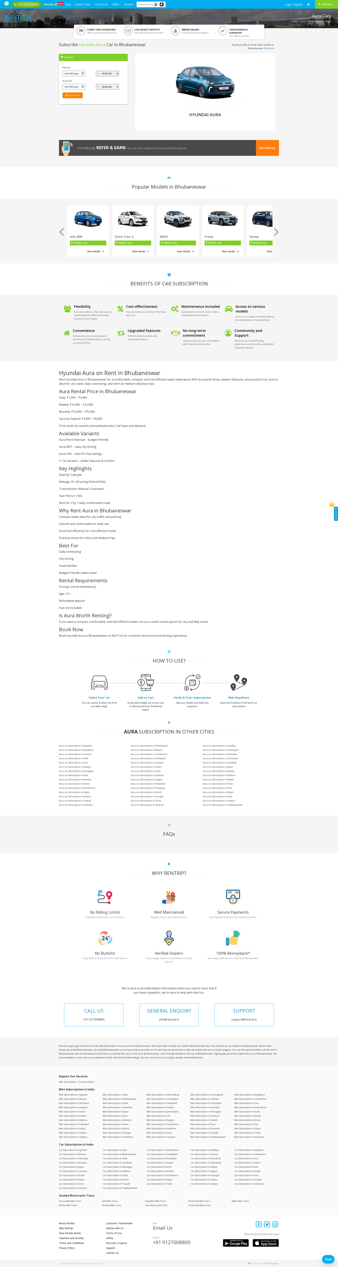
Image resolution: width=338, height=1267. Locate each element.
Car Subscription (86, 1081)
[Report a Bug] (249, 1263)
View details (94, 251)
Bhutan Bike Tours (68, 1205)
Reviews (128, 4)
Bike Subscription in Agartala (73, 1094)
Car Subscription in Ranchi (116, 1179)
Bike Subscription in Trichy (247, 1132)
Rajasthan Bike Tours (155, 1201)
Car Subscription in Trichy (159, 1183)
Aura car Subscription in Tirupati (75, 800)
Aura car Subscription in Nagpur (147, 779)
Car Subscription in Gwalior (160, 1162)
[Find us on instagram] (275, 1224)
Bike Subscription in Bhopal (72, 1098)
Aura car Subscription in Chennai (75, 754)
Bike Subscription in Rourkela (204, 1128)
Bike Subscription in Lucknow (204, 1115)
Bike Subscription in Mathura (73, 1120)
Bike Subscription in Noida (247, 1120)
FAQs (336, 513)
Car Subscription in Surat (71, 1183)
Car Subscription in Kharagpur (118, 1166)
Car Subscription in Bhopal (72, 1154)
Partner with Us (115, 1228)
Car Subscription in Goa (246, 1158)
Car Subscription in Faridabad (161, 1158)
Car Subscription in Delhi (115, 1158)
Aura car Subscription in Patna (218, 783)
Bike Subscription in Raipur (72, 1128)
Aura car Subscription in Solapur (75, 796)
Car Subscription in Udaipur (204, 1183)
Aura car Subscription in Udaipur (219, 800)
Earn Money (267, 148)
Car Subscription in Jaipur (71, 1166)
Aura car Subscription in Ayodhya (219, 745)
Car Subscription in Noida (71, 1175)
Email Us (163, 1227)
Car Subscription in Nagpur (203, 1171)
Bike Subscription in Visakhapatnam (208, 1136)
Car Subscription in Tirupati (116, 1183)
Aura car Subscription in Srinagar (147, 796)
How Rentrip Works (70, 1233)
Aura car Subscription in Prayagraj (148, 788)
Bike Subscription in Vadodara (118, 1136)
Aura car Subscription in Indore (146, 766)
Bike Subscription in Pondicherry (163, 1124)
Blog (68, 4)
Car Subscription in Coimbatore (250, 1154)
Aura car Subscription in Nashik (218, 779)
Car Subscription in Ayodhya (204, 1150)
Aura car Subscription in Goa (73, 762)
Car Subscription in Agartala (73, 1150)
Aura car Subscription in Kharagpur (76, 771)
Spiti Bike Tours (109, 1201)
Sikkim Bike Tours (240, 1201)
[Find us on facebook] (259, 1224)
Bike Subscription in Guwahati (117, 1107)
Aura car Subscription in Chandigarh (221, 749)
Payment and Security (71, 1238)
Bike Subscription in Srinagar (117, 1132)
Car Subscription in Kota (246, 1166)
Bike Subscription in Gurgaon (73, 1107)
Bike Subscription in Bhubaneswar (120, 1098)
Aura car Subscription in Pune (217, 788)
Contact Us (101, 4)
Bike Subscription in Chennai (204, 1098)
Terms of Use (114, 1233)
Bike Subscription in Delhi (115, 1103)
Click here (269, 48)
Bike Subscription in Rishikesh (161, 1128)
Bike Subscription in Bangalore (249, 1094)
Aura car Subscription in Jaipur (218, 766)
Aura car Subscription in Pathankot (148, 783)
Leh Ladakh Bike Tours (70, 1201)
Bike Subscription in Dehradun (74, 1103)
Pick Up (66, 67)
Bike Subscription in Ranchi (116, 1128)
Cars (303, 21)
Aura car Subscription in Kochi (146, 771)
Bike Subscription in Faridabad (162, 1103)
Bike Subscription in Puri (246, 1124)
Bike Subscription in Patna (116, 1124)
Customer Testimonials (119, 1223)
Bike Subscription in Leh (158, 1115)
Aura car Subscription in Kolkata (218, 771)
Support (110, 1248)
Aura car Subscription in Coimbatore (149, 754)
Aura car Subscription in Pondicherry (77, 788)
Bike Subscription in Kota (115, 1115)
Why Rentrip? (66, 1228)
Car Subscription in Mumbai (160, 1171)
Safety (109, 1238)
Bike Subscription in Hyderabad (250, 1107)
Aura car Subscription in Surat (217, 796)
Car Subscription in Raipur (72, 1179)
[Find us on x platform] (267, 1224)
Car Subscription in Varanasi (73, 1188)
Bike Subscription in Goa (246, 1103)
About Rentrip (67, 1223)
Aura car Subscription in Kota (73, 775)
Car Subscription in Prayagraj (204, 1175)
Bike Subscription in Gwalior (160, 1107)
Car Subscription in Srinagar (248, 1179)
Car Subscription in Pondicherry (162, 1175)
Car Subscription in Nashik (247, 1171)
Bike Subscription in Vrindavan (249, 1136)
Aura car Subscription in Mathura (219, 775)
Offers (115, 4)
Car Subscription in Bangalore (249, 1150)
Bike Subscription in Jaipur (116, 1111)
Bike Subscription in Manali (247, 1115)
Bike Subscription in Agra (115, 1094)
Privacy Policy (66, 1248)
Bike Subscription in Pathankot (74, 1124)
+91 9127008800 (171, 1242)
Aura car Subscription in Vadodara (76, 804)
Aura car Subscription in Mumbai (75, 779)
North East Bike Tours (199, 1201)
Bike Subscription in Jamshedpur (163, 1111)
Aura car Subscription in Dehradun (220, 754)
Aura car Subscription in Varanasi (147, 804)
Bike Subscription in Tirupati (204, 1132)
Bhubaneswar (315, 21)
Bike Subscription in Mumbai (117, 1120)
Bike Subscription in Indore (72, 1111)
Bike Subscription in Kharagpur (205, 1111)
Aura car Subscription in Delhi (73, 758)
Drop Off (67, 80)
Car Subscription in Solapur (204, 1179)
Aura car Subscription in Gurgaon (147, 762)
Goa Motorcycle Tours (156, 1205)
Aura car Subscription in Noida (74, 783)
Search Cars (73, 95)
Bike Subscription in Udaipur (73, 1136)
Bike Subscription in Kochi (247, 1111)
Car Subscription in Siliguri (160, 1179)
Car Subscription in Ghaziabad (205, 1158)
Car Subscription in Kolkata (203, 1166)
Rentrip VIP (51, 4)
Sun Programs (271, 1263)
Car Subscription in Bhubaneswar (119, 1154)
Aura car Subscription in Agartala (75, 745)
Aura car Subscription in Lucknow (147, 775)
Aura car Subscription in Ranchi (146, 792)
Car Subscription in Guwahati (117, 1162)
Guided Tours (82, 4)
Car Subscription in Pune (246, 1175)
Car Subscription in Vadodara (249, 1183)
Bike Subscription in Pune (202, 1124)
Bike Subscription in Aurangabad (206, 1094)
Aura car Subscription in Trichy (146, 800)
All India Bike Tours (111, 1205)
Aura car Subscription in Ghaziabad (220, 758)
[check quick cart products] (308, 4)
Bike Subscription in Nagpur (160, 1120)
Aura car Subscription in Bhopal (146, 749)
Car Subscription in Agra (115, 1150)
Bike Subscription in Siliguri (247, 1128)
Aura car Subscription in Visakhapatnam (222, 804)
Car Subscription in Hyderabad (205, 1162)
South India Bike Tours (199, 1205)
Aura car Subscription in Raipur (74, 792)
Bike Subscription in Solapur (73, 1132)
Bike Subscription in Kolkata (72, 1115)
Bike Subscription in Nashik (203, 1120)
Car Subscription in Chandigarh (162, 1154)
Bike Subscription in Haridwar (205, 1107)
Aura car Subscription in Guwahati (219, 762)
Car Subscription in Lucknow (73, 1171)
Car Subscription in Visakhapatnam (120, 1188)
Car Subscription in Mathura (116, 1171)
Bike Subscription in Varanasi (161, 1136)
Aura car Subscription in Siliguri (218, 792)
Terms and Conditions (71, 1243)
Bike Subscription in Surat (159, 1132)
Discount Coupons (116, 1243)
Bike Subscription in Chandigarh (162, 1098)
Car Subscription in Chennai (204, 1154)
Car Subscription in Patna (115, 1175)
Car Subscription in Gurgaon (73, 1162)
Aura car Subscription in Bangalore (76, 749)
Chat (328, 1259)
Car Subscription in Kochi (159, 1166)
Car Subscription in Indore (247, 1162)
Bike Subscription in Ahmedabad (163, 1094)
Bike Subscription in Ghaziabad (205, 1103)
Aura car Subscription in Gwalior (75, 766)
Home (295, 21)
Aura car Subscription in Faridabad (148, 758)
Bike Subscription (67, 1081)
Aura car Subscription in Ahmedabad (149, 745)
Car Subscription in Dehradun (73, 1158)
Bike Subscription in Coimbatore (250, 1098)
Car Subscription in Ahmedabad (163, 1150)
